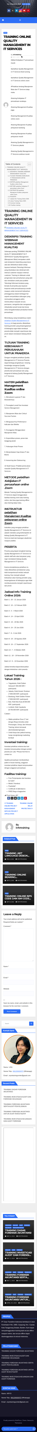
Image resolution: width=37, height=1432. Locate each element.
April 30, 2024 (12, 1303)
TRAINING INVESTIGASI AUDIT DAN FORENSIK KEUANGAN (18, 1255)
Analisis (15, 1225)
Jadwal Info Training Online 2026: (19, 199)
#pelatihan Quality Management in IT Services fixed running (22, 70)
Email (5, 977)
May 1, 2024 (11, 1280)
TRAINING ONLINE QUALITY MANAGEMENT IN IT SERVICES (17, 168)
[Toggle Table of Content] (28, 164)
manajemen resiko (18, 1227)
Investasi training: (15, 203)
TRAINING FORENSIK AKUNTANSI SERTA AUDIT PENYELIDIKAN (17, 1277)
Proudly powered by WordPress (12, 1420)
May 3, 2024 (11, 1258)
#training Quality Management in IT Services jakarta (22, 144)
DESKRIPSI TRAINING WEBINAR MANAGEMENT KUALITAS (20, 172)
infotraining (17, 54)
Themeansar (18, 1423)
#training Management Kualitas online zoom (22, 117)
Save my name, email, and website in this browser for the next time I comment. (17, 1004)
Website (6, 989)
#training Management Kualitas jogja (22, 108)
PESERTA (13, 196)
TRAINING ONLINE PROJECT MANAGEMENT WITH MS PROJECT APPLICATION (11, 808)
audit (21, 1225)
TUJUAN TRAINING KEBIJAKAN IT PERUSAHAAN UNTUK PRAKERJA (19, 178)
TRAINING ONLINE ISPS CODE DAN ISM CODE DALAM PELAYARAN (18, 898)
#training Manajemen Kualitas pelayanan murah (21, 135)
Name (6, 966)
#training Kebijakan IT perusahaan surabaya (18, 99)
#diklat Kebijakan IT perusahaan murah (22, 61)
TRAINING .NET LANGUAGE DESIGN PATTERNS (16, 856)
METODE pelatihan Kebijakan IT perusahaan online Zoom (19, 187)
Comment (7, 926)
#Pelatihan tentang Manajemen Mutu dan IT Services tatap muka (22, 89)
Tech (5, 32)
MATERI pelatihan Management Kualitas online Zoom (19, 183)
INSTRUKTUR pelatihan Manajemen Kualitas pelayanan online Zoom (19, 192)
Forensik (27, 1225)
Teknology (28, 1272)
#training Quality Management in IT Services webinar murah (22, 152)
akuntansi (8, 1225)
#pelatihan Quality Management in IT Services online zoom (22, 79)
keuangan (8, 1227)
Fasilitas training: (16, 205)
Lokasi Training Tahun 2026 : (18, 201)
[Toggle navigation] (20, 20)
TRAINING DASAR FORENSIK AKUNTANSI (18, 1231)
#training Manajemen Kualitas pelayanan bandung (21, 126)
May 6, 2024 (11, 1236)
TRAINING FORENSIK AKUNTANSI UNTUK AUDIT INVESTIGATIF (17, 1299)
